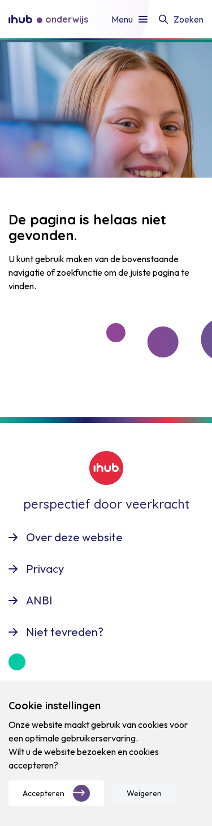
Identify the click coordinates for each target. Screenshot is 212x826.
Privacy (45, 569)
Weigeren (144, 793)
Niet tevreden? (64, 632)
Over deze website (74, 537)
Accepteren (43, 793)
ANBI (39, 600)
